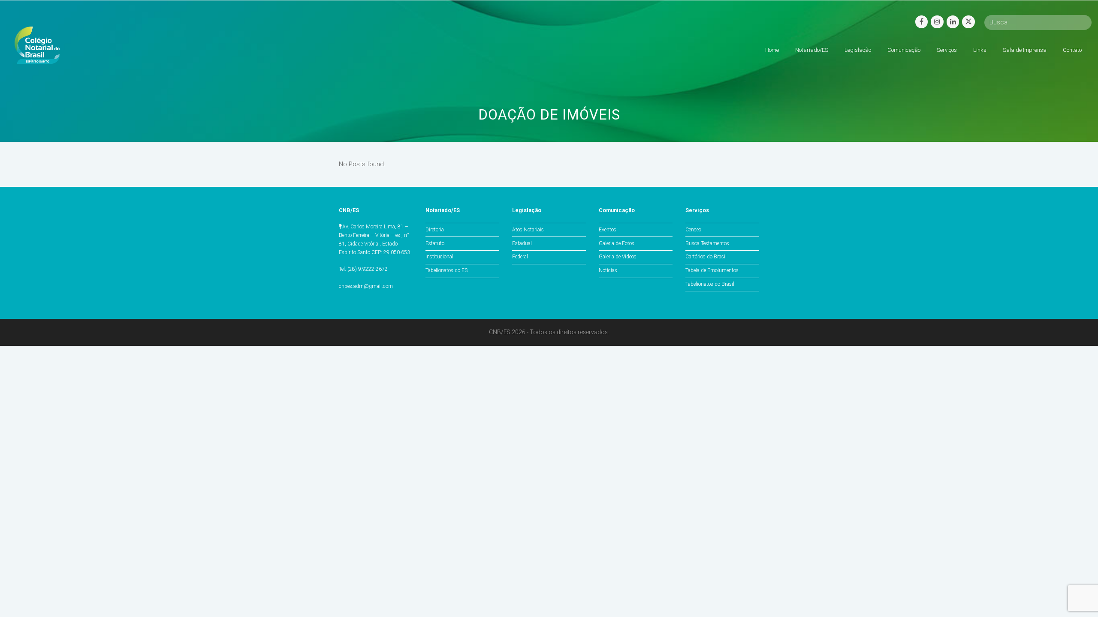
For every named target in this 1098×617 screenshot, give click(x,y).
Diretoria (434, 230)
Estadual (522, 243)
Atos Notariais (528, 230)
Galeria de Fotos (616, 243)
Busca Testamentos (707, 243)
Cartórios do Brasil (706, 257)
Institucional (439, 257)
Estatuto (434, 243)
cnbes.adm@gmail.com (366, 286)
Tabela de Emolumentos (712, 270)
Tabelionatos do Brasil (709, 284)
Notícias (608, 270)
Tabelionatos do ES (446, 270)
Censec (693, 230)
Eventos (607, 230)
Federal (520, 257)
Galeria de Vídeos (617, 257)
